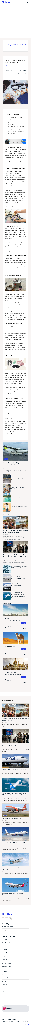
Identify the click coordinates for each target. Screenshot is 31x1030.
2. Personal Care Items (15, 121)
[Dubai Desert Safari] (15, 638)
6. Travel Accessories (15, 130)
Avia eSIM (5, 930)
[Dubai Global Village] (15, 664)
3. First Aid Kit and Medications (13, 123)
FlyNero (27, 1024)
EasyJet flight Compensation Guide (12, 818)
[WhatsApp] (21, 48)
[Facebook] (10, 48)
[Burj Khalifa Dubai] (15, 610)
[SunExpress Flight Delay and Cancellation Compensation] (15, 834)
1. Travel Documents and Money (15, 118)
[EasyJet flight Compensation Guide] (15, 810)
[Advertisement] (15, 22)
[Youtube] (10, 918)
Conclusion (12, 133)
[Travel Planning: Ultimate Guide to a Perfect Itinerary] (7, 488)
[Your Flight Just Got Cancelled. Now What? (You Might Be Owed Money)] (15, 547)
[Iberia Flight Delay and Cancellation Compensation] (15, 885)
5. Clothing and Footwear (16, 128)
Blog (11, 44)
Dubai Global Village (10, 672)
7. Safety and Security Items (17, 131)
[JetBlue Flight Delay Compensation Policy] (7, 587)
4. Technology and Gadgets (17, 126)
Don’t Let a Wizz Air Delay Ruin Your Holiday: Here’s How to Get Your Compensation (19, 576)
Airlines (6, 459)
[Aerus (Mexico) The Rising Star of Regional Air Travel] (15, 451)
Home (8, 44)
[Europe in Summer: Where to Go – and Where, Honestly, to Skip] (15, 522)
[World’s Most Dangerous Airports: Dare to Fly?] (7, 478)
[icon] (5, 45)
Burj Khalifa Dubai (10, 618)
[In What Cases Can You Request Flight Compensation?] (7, 569)
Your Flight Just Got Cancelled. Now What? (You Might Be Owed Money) (14, 745)
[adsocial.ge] (8, 1011)
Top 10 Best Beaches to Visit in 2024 (18, 497)
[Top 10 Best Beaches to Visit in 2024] (7, 497)
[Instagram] (6, 918)
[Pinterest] (17, 48)
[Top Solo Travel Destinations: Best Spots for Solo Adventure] (7, 507)
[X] (14, 48)
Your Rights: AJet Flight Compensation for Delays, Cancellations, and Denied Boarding (14, 794)
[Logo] (6, 2)
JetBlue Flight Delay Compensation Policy (14, 769)
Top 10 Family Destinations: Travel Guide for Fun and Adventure (21, 72)
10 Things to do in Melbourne (9, 71)
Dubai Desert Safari (10, 646)
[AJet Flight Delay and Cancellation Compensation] (15, 859)
